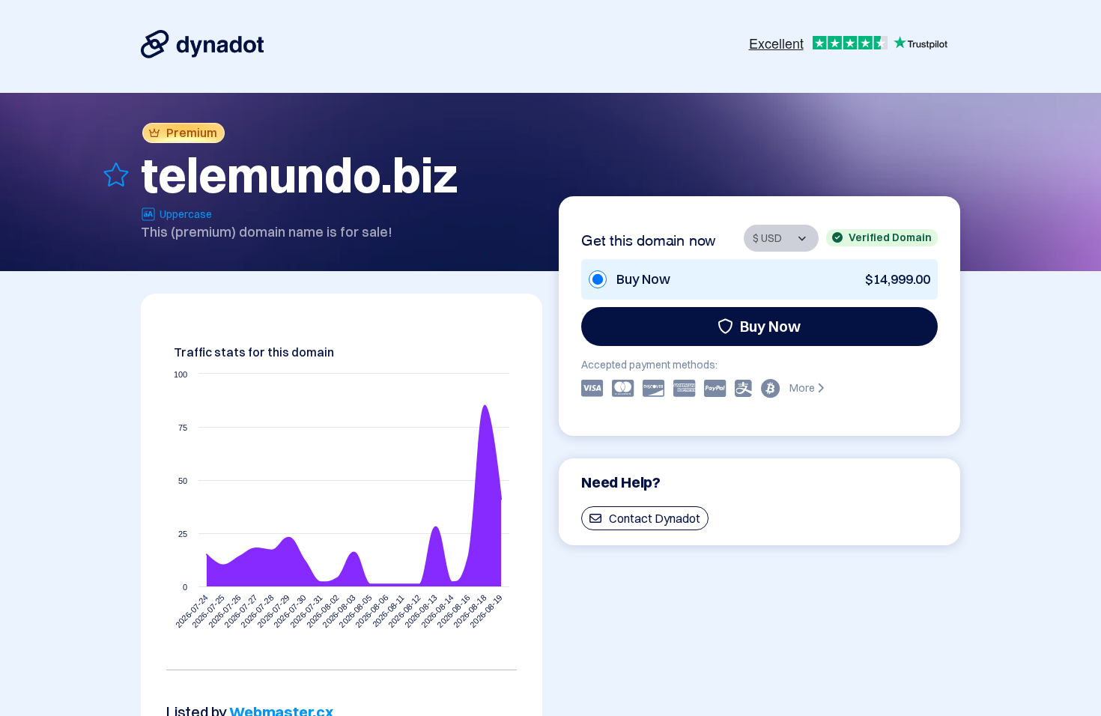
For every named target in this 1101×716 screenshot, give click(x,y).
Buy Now (770, 326)
